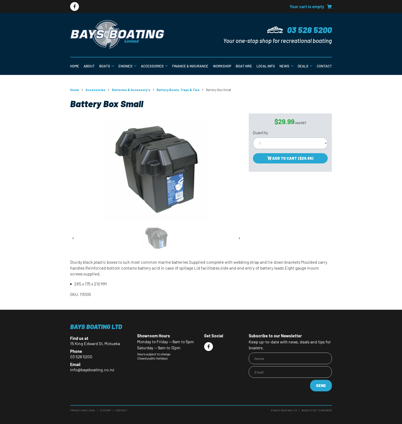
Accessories (152, 66)
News (284, 66)
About (89, 66)
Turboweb (325, 410)
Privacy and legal (83, 410)
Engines (126, 66)
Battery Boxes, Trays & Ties (178, 90)
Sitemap (105, 410)
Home (74, 66)
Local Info (265, 66)
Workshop (222, 66)
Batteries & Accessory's (131, 90)
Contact (324, 66)
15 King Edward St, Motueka (95, 343)
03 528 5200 (309, 30)
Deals (303, 66)
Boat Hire (244, 66)
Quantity (260, 132)
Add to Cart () (292, 158)
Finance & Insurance (190, 66)
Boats (104, 66)
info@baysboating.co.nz (92, 369)
